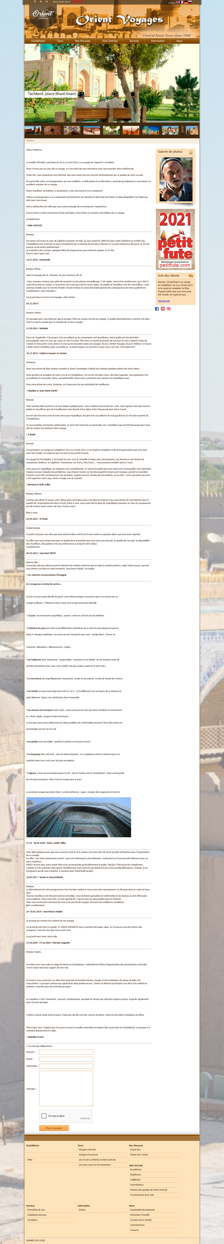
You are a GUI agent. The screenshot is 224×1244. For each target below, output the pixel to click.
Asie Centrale (110, 41)
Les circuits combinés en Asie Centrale (97, 1160)
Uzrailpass (32, 1220)
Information (157, 41)
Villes (29, 1160)
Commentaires (137, 1225)
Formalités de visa (36, 1210)
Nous (179, 41)
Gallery (82, 1210)
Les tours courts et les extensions (95, 1165)
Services (134, 41)
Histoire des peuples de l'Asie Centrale (148, 1190)
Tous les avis (164, 301)
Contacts (134, 1230)
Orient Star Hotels (139, 1154)
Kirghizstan (135, 1174)
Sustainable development (142, 1210)
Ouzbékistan (38, 41)
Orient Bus (135, 1149)
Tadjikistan (135, 1180)
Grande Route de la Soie (142, 1195)
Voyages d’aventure (88, 1154)
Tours (60, 41)
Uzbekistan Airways (36, 1215)
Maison (29, 140)
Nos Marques (82, 41)
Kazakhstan (135, 1169)
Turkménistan (137, 1185)
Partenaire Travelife (140, 1215)
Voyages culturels (87, 1149)
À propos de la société (141, 1220)
